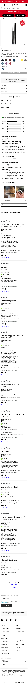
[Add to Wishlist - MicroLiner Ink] (26, 57)
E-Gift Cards (18, 647)
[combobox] (15, 8)
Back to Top (14, 584)
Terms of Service (4, 602)
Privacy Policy (21, 601)
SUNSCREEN (20, 15)
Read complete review (8, 156)
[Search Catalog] (2, 8)
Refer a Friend (4, 638)
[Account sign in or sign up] (4, 5)
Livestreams (4, 650)
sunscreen (24, 18)
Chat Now (18, 650)
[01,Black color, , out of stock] (2, 60)
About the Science (5, 631)
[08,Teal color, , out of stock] (2, 63)
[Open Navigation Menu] (2, 5)
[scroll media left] (2, 192)
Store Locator (4, 644)
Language (3, 664)
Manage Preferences (7, 682)
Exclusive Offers (4, 641)
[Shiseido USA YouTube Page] (7, 620)
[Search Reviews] (25, 200)
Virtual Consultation (5, 647)
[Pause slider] (2, 1)
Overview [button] (3, 85)
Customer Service (20, 631)
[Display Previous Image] (2, 32)
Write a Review (15, 56)
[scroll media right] (25, 192)
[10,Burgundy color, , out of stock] (10, 63)
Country (3, 660)
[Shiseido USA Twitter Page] (16, 620)
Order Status (19, 634)
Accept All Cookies (19, 682)
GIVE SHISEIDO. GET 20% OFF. (14, 1)
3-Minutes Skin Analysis (4, 635)
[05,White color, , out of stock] (18, 60)
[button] (26, 5)
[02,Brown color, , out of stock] (6, 60)
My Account (18, 628)
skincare (17, 18)
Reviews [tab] (10, 96)
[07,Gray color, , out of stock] (25, 60)
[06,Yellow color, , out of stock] (22, 60)
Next (14, 587)
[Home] (14, 5)
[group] (14, 80)
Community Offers (5, 653)
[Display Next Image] (25, 32)
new (11, 18)
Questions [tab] (17, 96)
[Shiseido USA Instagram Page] (11, 620)
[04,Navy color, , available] (14, 60)
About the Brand (5, 628)
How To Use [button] (4, 88)
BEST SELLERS (8, 15)
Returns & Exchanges (20, 637)
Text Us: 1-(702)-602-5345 (20, 641)
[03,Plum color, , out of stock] (10, 60)
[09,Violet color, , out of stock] (6, 63)
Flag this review (5, 257)
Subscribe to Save (20, 644)
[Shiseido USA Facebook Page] (2, 620)
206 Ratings (9, 56)
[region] (14, 677)
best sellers (3, 18)
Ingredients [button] (4, 91)
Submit (6, 605)
